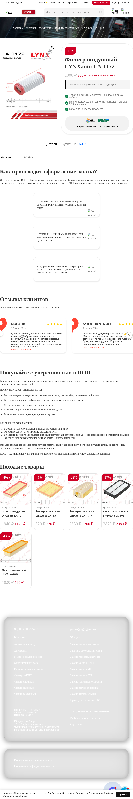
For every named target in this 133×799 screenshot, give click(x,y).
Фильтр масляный (24, 681)
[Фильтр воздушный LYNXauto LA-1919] (83, 489)
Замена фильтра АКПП (83, 694)
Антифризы (20, 650)
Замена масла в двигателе (84, 644)
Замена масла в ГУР (81, 675)
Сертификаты (73, 3)
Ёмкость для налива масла (28, 669)
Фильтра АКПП (23, 675)
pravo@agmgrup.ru (83, 629)
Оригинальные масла (26, 663)
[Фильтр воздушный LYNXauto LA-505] (117, 489)
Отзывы (85, 3)
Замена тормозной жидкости (86, 681)
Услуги (75, 637)
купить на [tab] (75, 144)
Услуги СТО (55, 3)
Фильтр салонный (24, 687)
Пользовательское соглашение (33, 760)
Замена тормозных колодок (85, 656)
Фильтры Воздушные (38, 27)
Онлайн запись (101, 3)
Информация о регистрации (85, 718)
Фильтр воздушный (25, 694)
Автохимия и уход (24, 644)
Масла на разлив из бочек (28, 656)
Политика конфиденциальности (34, 766)
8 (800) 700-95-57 (120, 3)
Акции (42, 3)
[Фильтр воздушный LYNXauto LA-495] (49, 489)
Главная (16, 27)
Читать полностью (21, 347)
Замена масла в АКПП (82, 663)
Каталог (27, 12)
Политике (81, 793)
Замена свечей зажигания (84, 687)
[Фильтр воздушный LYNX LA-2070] (15, 547)
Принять (123, 794)
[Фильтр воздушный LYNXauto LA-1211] (15, 489)
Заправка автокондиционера (86, 650)
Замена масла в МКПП (83, 669)
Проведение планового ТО (85, 700)
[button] (52, 48)
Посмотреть (16, 529)
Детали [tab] (51, 144)
